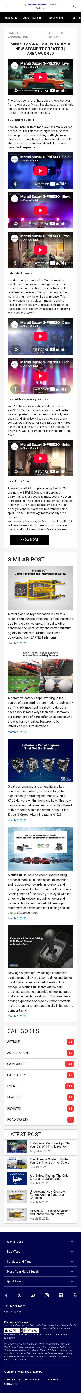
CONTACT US (11, 1384)
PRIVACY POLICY (34, 1379)
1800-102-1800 (13, 1312)
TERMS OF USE (12, 1379)
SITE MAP (53, 1379)
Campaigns (56, 18)
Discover (10, 18)
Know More (29, 539)
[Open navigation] (6, 6)
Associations (33, 18)
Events (76, 18)
